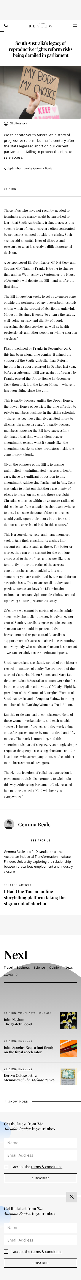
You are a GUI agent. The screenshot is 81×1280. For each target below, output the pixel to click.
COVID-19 (10, 975)
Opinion (10, 188)
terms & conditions (46, 1166)
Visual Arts (27, 1012)
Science (39, 967)
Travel (8, 967)
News (69, 967)
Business (23, 967)
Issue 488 (45, 1012)
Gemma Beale (42, 168)
